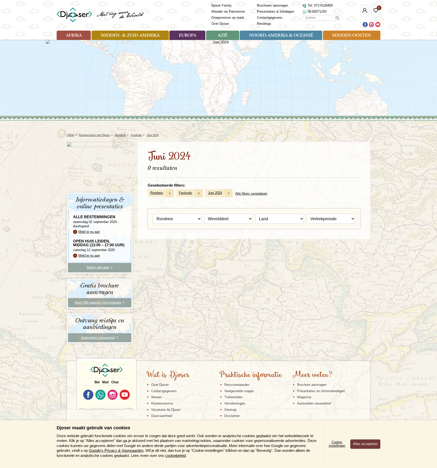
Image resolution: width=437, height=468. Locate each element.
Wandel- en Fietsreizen (228, 11)
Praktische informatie (250, 375)
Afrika (74, 35)
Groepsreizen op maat (227, 17)
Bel (97, 382)
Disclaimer (232, 416)
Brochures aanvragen (272, 5)
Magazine (304, 397)
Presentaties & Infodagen (275, 11)
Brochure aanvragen (311, 385)
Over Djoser (220, 24)
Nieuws (156, 397)
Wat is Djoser (167, 375)
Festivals (185, 193)
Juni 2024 (215, 193)
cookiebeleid (175, 455)
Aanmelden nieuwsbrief (314, 403)
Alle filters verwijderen (251, 193)
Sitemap (230, 410)
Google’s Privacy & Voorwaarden (116, 450)
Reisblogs (264, 24)
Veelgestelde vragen (239, 391)
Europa (187, 35)
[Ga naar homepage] (100, 15)
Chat (114, 382)
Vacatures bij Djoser (166, 410)
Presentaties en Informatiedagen (321, 391)
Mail (105, 382)
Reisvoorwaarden (236, 385)
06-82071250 (317, 11)
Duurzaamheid (161, 416)
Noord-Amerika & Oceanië (281, 35)
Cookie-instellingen (337, 444)
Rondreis (156, 193)
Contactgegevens (269, 17)
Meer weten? (312, 375)
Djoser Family (221, 5)
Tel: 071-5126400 (320, 5)
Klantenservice (162, 403)
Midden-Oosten (351, 35)
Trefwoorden (233, 397)
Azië (222, 35)
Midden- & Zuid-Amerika (130, 35)
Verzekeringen (234, 403)
